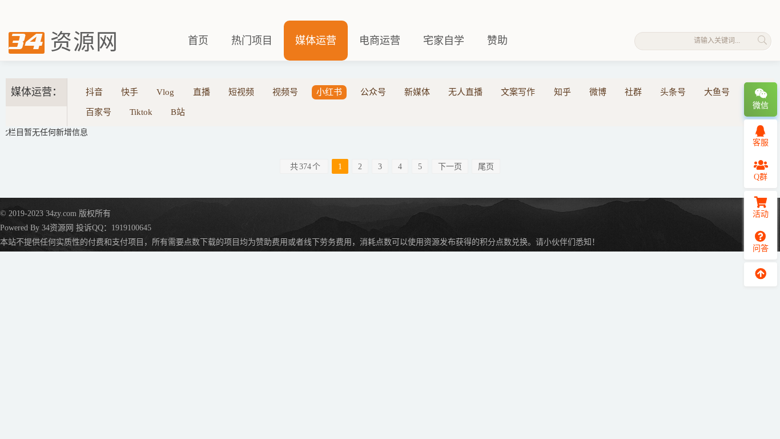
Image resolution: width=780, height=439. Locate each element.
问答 (761, 248)
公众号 (373, 92)
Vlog (165, 92)
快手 (129, 92)
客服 (761, 142)
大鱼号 (717, 92)
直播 (201, 92)
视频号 (285, 92)
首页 (198, 40)
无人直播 (465, 92)
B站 (178, 112)
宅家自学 (443, 40)
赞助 (497, 40)
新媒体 (417, 92)
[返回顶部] (760, 274)
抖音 (94, 92)
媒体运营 (315, 40)
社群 (633, 92)
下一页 (450, 166)
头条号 (673, 92)
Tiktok (141, 112)
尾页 (486, 166)
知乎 (562, 92)
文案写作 (518, 92)
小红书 (329, 92)
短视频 (241, 92)
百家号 (98, 112)
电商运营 (379, 40)
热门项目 (251, 40)
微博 (597, 92)
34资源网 (58, 228)
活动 (761, 214)
